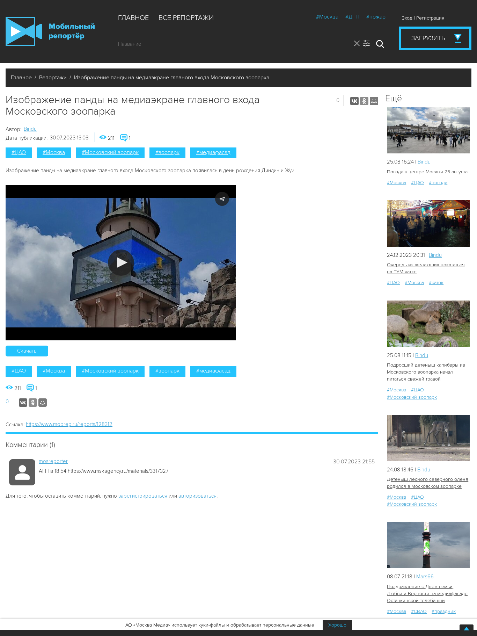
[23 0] (428, 130)
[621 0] (428, 223)
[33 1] (428, 438)
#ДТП (352, 16)
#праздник (444, 611)
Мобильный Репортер (50, 31)
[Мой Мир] (374, 101)
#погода (438, 183)
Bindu (30, 129)
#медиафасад (213, 152)
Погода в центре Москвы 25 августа (427, 172)
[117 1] (428, 545)
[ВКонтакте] (354, 101)
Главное (133, 18)
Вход (407, 18)
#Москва (327, 16)
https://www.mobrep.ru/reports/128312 (69, 424)
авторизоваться (197, 496)
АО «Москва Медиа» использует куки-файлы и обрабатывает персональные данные (219, 625)
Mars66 (425, 576)
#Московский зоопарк (110, 152)
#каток (436, 283)
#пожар (376, 16)
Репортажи (53, 77)
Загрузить (428, 38)
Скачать (27, 351)
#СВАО (419, 611)
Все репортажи (186, 18)
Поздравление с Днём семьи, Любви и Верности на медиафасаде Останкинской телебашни (427, 594)
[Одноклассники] (364, 101)
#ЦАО (19, 152)
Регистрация (430, 18)
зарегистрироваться (142, 496)
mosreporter (53, 461)
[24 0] (428, 324)
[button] (121, 263)
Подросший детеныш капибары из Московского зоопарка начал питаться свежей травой (426, 372)
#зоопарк (167, 152)
